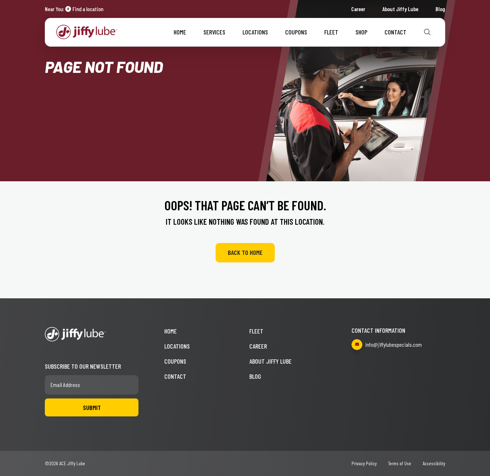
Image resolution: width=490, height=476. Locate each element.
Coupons (296, 32)
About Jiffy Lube (400, 8)
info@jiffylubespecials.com (393, 344)
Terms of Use (399, 463)
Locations (255, 32)
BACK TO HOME (245, 252)
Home (180, 32)
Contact (395, 32)
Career (358, 8)
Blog (440, 8)
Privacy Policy (364, 463)
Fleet (331, 32)
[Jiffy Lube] (86, 31)
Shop (361, 32)
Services (214, 32)
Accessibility (434, 463)
